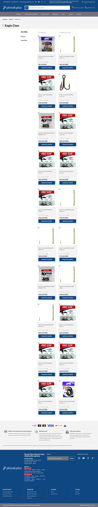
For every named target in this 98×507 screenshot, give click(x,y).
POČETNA (18, 14)
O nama (71, 14)
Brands (11, 19)
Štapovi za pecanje (31, 491)
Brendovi (55, 14)
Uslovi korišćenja (7, 494)
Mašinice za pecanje (32, 494)
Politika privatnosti (7, 496)
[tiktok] (45, 2)
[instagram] (36, 2)
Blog (63, 14)
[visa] (65, 426)
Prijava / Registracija (8, 491)
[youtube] (39, 2)
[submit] (27, 7)
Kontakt (79, 14)
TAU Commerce (91, 505)
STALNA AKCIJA (45, 14)
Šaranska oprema (31, 496)
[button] (38, 36)
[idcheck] (59, 426)
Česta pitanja (54, 494)
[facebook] (42, 2)
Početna (5, 19)
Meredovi (29, 498)
